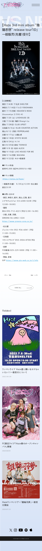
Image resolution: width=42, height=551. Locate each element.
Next (32, 275)
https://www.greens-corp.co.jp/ (17, 221)
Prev (10, 275)
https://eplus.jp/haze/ (13, 179)
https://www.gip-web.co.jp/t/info (22, 260)
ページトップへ (36, 542)
